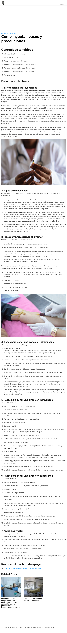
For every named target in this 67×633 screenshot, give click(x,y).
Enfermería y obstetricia (9, 33)
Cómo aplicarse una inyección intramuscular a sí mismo (23, 568)
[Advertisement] (33, 17)
